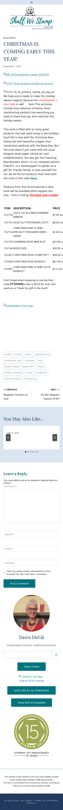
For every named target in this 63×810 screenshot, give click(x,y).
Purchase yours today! (44, 195)
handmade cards (13, 360)
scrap (29, 372)
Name (9, 534)
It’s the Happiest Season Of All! (50, 394)
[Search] (56, 655)
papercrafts (28, 366)
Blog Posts (10, 38)
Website (9, 563)
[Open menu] (31, 2)
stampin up (30, 378)
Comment (10, 486)
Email (9, 548)
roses (41, 366)
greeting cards (42, 354)
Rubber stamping (13, 372)
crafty (18, 354)
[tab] (25, 452)
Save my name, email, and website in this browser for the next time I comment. (29, 572)
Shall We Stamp (13, 378)
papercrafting (11, 366)
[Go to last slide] (8, 437)
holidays (30, 360)
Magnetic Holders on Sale (16, 394)
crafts (8, 354)
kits (40, 360)
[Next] (54, 437)
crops (28, 354)
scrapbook (41, 372)
